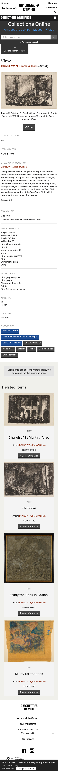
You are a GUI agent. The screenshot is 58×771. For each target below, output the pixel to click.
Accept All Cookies (26, 768)
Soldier (21, 349)
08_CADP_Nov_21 (33, 342)
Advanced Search (30, 42)
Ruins (32, 349)
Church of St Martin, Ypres (29, 437)
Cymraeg (52, 3)
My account (51, 7)
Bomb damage (46, 349)
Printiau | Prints (10, 330)
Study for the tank (29, 674)
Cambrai (29, 508)
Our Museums (8, 8)
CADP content (9, 355)
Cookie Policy (12, 765)
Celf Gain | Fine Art (12, 342)
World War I (8, 349)
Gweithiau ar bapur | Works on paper (20, 336)
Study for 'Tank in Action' (29, 595)
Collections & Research (16, 17)
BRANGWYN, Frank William (19, 66)
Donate (4, 3)
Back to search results (14, 51)
